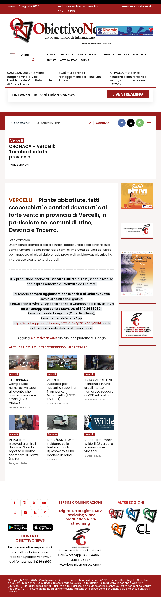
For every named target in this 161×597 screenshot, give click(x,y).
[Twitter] (34, 503)
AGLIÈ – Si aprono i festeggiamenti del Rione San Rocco (80, 76)
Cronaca (52, 434)
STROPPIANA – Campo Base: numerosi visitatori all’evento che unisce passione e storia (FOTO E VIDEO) (23, 391)
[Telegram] (25, 513)
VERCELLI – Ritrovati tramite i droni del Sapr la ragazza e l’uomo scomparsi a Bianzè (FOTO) (24, 449)
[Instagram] (24, 503)
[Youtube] (44, 503)
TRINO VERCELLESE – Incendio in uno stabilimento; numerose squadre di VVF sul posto (98, 387)
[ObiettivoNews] (62, 32)
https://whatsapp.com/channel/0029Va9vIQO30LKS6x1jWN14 (57, 323)
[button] (33, 60)
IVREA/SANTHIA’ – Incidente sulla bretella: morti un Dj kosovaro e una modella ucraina (60, 447)
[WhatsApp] (140, 123)
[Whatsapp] (45, 513)
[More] (149, 123)
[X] (131, 123)
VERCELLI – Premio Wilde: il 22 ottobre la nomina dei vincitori (98, 446)
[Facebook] (122, 123)
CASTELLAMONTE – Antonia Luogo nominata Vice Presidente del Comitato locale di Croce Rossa (29, 78)
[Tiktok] (15, 513)
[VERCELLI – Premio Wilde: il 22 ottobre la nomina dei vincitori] (99, 422)
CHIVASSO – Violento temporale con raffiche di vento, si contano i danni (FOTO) (128, 78)
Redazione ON (19, 165)
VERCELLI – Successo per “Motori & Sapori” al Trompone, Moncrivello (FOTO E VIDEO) (61, 389)
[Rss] (35, 513)
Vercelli (16, 140)
